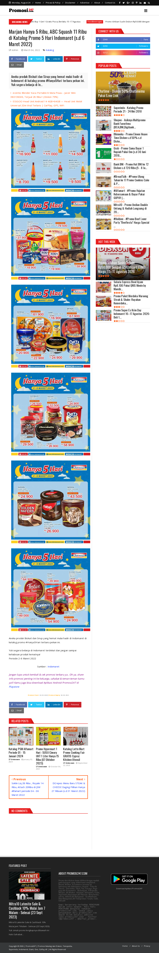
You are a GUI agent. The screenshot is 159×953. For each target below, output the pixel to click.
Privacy (147, 946)
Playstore (14, 686)
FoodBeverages (51, 21)
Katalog (50, 50)
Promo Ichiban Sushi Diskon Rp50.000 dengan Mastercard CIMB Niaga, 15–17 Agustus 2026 (105, 21)
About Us (136, 946)
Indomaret (53, 666)
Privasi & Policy (53, 2)
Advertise (84, 2)
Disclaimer (70, 2)
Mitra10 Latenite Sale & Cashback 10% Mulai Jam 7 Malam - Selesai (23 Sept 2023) (27, 910)
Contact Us (110, 2)
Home (38, 2)
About (97, 2)
